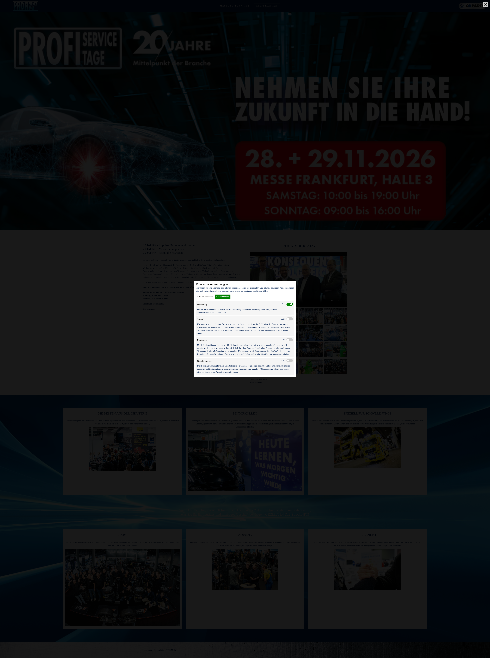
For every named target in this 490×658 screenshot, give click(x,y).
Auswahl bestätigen (205, 297)
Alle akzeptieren (222, 297)
